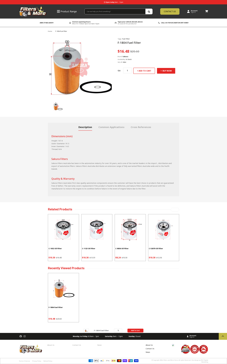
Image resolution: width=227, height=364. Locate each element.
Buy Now (167, 70)
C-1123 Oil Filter (88, 248)
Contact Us (76, 345)
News (99, 345)
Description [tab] (85, 127)
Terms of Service (24, 361)
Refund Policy (48, 361)
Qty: (119, 70)
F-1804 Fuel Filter (56, 307)
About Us (50, 345)
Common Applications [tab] (111, 127)
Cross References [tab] (141, 127)
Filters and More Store (170, 360)
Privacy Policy (36, 361)
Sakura (125, 56)
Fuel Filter (126, 39)
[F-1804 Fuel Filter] (86, 330)
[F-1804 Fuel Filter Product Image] (57, 106)
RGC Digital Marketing (204, 361)
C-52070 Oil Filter (156, 248)
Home (50, 31)
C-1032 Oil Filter (55, 248)
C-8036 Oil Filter (122, 248)
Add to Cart (145, 70)
